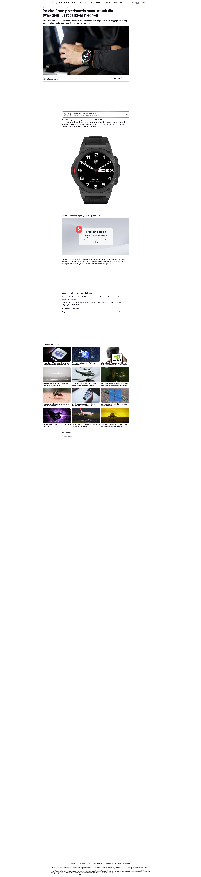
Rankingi (98, 2)
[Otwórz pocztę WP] (133, 2)
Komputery (83, 2)
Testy (91, 2)
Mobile (74, 2)
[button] (137, 3)
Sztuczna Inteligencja (110, 2)
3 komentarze (117, 78)
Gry (121, 2)
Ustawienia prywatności (124, 863)
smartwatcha (86, 124)
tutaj (80, 873)
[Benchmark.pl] (64, 2)
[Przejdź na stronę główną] (52, 3)
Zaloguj (143, 2)
